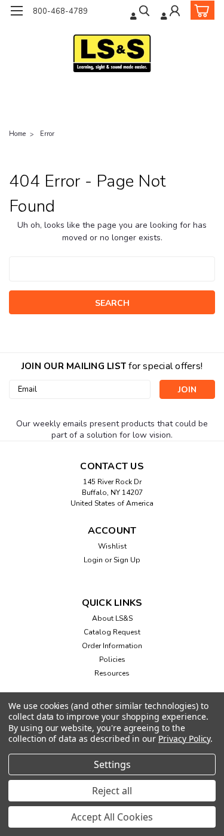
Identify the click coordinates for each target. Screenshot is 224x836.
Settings (112, 764)
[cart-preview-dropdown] (200, 10)
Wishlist (112, 546)
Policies (112, 659)
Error (47, 133)
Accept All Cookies (112, 816)
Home (17, 133)
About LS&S (112, 618)
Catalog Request (112, 632)
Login (93, 560)
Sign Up (126, 560)
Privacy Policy (184, 738)
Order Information (112, 646)
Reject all (112, 790)
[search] (141, 12)
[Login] (171, 12)
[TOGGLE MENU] (16, 11)
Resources (112, 673)
